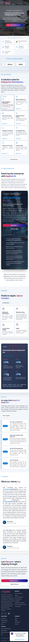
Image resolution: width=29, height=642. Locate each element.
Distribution (3, 618)
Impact (16, 620)
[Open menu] (25, 2)
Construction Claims (19, 597)
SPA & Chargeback (18, 593)
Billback (16, 595)
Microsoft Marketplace (6, 628)
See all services (13, 159)
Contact (16, 624)
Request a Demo (14, 580)
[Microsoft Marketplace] (9, 613)
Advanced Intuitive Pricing (20, 604)
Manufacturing (4, 620)
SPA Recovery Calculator (6, 632)
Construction (4, 622)
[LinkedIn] (2, 613)
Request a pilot (14, 229)
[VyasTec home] (6, 3)
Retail (2, 624)
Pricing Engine (18, 606)
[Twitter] (5, 613)
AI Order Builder (18, 599)
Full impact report (8, 356)
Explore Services (14, 584)
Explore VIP (14, 225)
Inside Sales (17, 600)
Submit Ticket (4, 630)
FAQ (2, 634)
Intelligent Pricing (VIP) (19, 602)
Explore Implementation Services (13, 25)
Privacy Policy (4, 640)
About (16, 618)
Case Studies (17, 622)
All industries (6, 302)
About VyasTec (6, 415)
